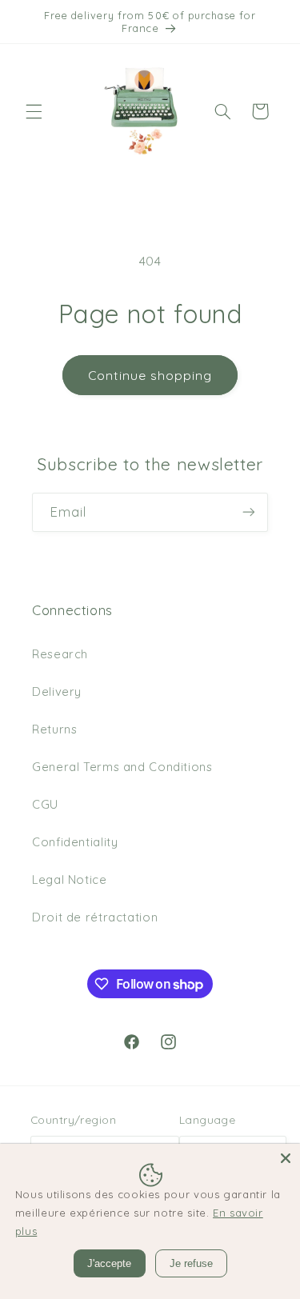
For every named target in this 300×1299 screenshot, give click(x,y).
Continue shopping (150, 375)
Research (60, 653)
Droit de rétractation (95, 917)
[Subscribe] (248, 512)
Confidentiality (75, 841)
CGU (45, 804)
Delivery (57, 691)
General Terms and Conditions (122, 766)
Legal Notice (69, 879)
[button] (33, 111)
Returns (54, 729)
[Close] (286, 1158)
